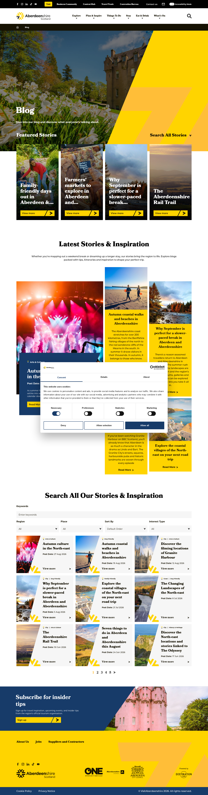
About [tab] (146, 377)
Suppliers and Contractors (66, 742)
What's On (159, 16)
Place (64, 521)
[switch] (88, 413)
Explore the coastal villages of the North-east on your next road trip (170, 452)
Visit (48, 4)
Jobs (39, 742)
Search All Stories (168, 135)
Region (20, 521)
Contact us (151, 4)
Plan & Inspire (94, 16)
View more (49, 569)
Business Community (67, 4)
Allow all (144, 425)
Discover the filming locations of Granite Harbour (174, 551)
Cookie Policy (24, 790)
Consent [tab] (61, 377)
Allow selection (104, 425)
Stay (128, 16)
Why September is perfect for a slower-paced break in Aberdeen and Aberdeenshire (170, 338)
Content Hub (89, 4)
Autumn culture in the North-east (56, 546)
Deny (63, 425)
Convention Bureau (129, 4)
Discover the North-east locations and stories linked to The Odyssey (174, 642)
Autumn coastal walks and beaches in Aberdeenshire (126, 319)
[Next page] (114, 672)
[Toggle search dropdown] (189, 16)
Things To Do (114, 16)
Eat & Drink (142, 16)
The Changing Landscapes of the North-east (172, 588)
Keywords (22, 506)
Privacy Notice (46, 790)
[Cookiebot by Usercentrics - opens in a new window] (152, 367)
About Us (22, 742)
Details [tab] (104, 377)
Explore (76, 16)
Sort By (109, 521)
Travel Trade (107, 4)
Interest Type (157, 521)
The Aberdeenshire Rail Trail (55, 637)
